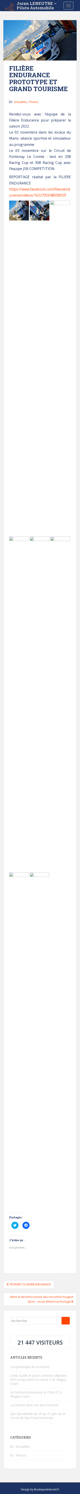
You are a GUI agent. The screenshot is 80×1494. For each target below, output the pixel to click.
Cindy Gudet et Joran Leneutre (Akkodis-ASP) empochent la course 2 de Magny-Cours (39, 1379)
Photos (33, 102)
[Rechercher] (66, 1320)
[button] (19, 210)
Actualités (20, 102)
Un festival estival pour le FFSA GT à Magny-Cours (36, 1394)
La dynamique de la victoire (30, 1367)
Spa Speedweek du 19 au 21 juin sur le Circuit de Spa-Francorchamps (37, 1416)
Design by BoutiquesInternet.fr (40, 1489)
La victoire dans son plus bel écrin (34, 1405)
